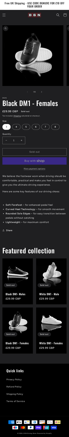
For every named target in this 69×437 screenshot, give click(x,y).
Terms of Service (15, 401)
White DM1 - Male (49, 294)
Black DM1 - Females (17, 343)
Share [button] (9, 230)
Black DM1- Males (15, 294)
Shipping (17, 116)
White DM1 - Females (51, 343)
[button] (4, 15)
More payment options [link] (34, 169)
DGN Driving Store (30, 433)
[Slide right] (41, 91)
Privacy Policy (14, 379)
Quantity (6, 134)
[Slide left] (27, 91)
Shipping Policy (14, 394)
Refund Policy (14, 386)
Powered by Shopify (44, 433)
